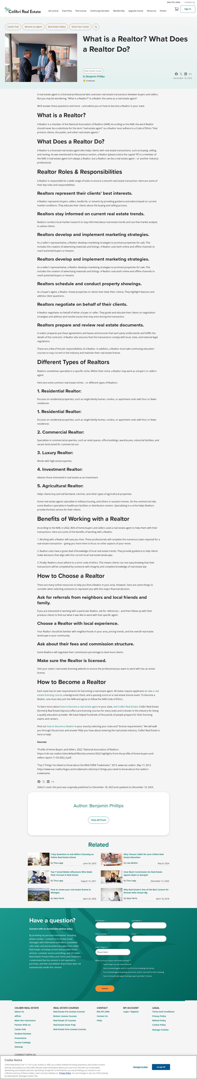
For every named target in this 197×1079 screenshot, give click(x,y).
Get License (53, 10)
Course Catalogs (23, 1042)
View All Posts (98, 820)
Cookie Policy (159, 1024)
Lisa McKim (132, 863)
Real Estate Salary (57, 26)
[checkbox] (132, 970)
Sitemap (19, 1046)
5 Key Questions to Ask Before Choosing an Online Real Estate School (72, 856)
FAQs (99, 1020)
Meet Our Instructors (25, 1020)
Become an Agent (33, 26)
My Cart (177, 9)
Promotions (20, 1038)
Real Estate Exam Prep (64, 1024)
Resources (151, 10)
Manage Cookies (160, 1030)
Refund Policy (159, 1020)
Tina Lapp (58, 863)
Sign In (187, 9)
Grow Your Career (80, 26)
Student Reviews (23, 1033)
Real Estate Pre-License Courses (69, 1011)
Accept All (161, 1067)
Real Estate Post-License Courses (69, 1029)
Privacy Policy (159, 1016)
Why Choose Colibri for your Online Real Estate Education (144, 856)
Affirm (18, 1016)
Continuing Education (99, 10)
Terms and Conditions (163, 1011)
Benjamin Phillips (95, 76)
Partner (163, 10)
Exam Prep (67, 10)
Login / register (131, 1011)
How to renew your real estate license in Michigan (71, 891)
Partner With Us (23, 1024)
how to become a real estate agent (79, 706)
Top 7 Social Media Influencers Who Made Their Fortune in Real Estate (71, 873)
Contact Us (189, 2)
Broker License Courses (65, 1016)
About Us (19, 1011)
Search (96, 27)
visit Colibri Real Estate (125, 706)
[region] (98, 1067)
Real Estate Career (93, 70)
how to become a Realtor (60, 726)
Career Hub (13, 26)
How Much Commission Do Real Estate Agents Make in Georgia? (143, 873)
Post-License (80, 10)
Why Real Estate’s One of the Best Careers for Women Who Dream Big (146, 891)
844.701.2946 (103, 1011)
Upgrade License (135, 10)
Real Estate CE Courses (64, 1020)
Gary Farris (59, 898)
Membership (119, 10)
